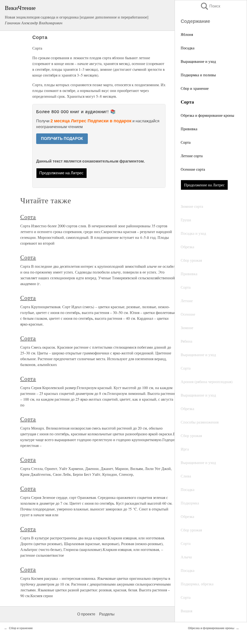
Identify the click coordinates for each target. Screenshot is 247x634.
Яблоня (187, 34)
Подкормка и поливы (198, 74)
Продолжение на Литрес (204, 184)
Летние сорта (192, 155)
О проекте (86, 614)
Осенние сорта (193, 169)
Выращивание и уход (198, 61)
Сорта (186, 142)
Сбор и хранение (195, 88)
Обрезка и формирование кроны (207, 115)
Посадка (187, 47)
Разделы (107, 614)
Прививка (189, 128)
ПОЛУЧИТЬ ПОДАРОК (62, 139)
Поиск (210, 6)
